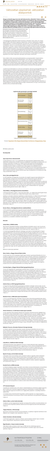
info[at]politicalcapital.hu (42, 440)
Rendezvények (31, 4)
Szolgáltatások (13, 4)
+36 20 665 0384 (18, 440)
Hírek (8, 4)
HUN (19, 1)
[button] (46, 6)
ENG (21, 1)
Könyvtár (37, 4)
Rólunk (4, 4)
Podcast (42, 4)
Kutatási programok (22, 4)
